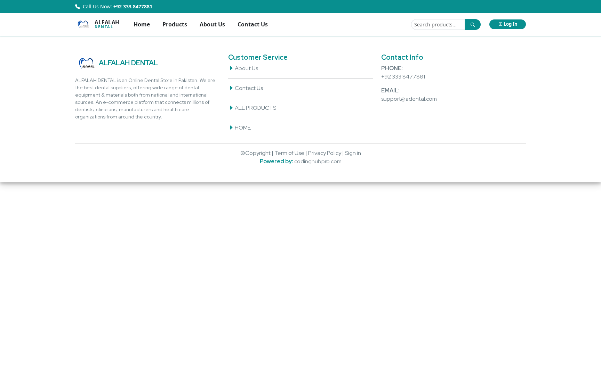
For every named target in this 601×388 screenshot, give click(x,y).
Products (174, 24)
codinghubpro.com (318, 161)
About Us (212, 24)
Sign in (353, 153)
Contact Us (253, 24)
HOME (242, 127)
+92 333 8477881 (403, 76)
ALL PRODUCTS (255, 108)
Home (142, 24)
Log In (511, 24)
